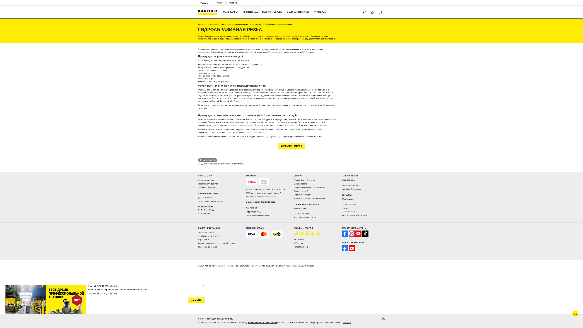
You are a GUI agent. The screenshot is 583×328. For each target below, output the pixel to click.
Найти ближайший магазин (257, 215)
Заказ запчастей (301, 191)
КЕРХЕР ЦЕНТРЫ (253, 212)
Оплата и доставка (206, 180)
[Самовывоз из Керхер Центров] (264, 182)
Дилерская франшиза (207, 247)
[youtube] (358, 234)
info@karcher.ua (205, 206)
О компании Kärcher (297, 11)
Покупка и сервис (272, 11)
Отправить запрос (291, 146)
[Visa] (251, 234)
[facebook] (345, 234)
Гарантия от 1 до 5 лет (208, 184)
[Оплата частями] (277, 234)
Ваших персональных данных (262, 322)
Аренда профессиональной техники (309, 198)
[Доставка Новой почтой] (251, 182)
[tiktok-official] (365, 234)
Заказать (196, 300)
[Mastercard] (264, 234)
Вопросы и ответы (206, 232)
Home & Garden (230, 11)
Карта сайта (203, 239)
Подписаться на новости (209, 236)
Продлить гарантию (206, 187)
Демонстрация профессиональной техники (217, 243)
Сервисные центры (302, 194)
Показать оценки (301, 247)
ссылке (347, 322)
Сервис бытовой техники (304, 180)
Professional (250, 11)
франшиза (320, 11)
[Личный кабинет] (372, 12)
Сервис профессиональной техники (309, 187)
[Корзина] (381, 12)
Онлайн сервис (300, 184)
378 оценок (298, 243)
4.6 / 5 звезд (299, 239)
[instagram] (352, 234)
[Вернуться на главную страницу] (208, 12)
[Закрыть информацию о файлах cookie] (383, 319)
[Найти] (364, 12)
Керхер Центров (268, 202)
